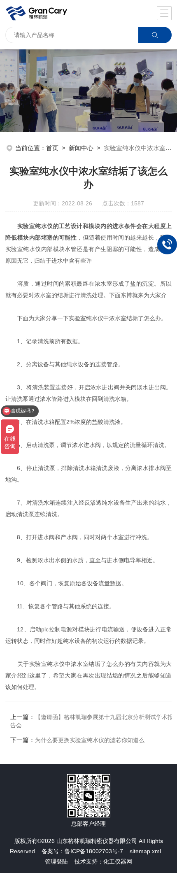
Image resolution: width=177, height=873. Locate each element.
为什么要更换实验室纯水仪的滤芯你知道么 (89, 740)
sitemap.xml (145, 851)
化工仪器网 (117, 861)
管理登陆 (56, 861)
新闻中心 (81, 147)
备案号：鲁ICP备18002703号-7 (82, 851)
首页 (52, 147)
